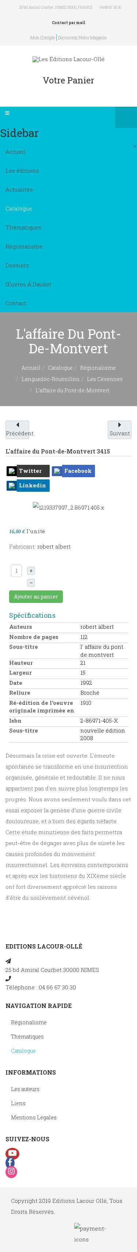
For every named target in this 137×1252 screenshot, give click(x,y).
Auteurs (20, 626)
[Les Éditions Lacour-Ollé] (68, 59)
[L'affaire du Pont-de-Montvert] (68, 506)
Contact (15, 303)
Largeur (20, 672)
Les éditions (22, 170)
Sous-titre (23, 646)
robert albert (54, 546)
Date (15, 682)
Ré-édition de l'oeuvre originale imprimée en (41, 706)
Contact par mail (68, 22)
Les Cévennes (105, 379)
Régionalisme (24, 246)
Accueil (15, 151)
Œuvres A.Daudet (28, 284)
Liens (18, 1103)
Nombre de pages (33, 636)
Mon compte (42, 37)
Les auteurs (25, 1089)
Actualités (19, 189)
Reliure (19, 692)
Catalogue (18, 208)
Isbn (15, 720)
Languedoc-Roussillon (51, 379)
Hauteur (21, 662)
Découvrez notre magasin (82, 37)
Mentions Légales (34, 1117)
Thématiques (23, 227)
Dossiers (17, 265)
